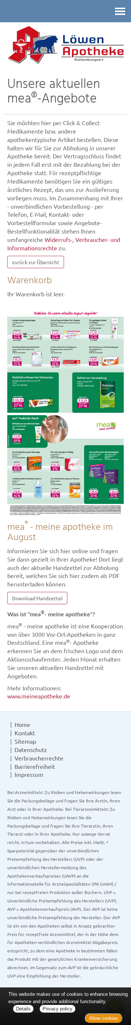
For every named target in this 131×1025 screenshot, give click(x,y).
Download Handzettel (37, 598)
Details (23, 1008)
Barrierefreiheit (35, 766)
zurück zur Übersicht (35, 262)
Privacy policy (57, 1008)
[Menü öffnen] (120, 11)
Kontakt (25, 732)
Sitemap (25, 741)
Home (22, 724)
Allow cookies (103, 1018)
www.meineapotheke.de (38, 696)
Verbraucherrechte (39, 758)
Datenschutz (31, 749)
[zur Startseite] (65, 45)
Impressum (29, 774)
